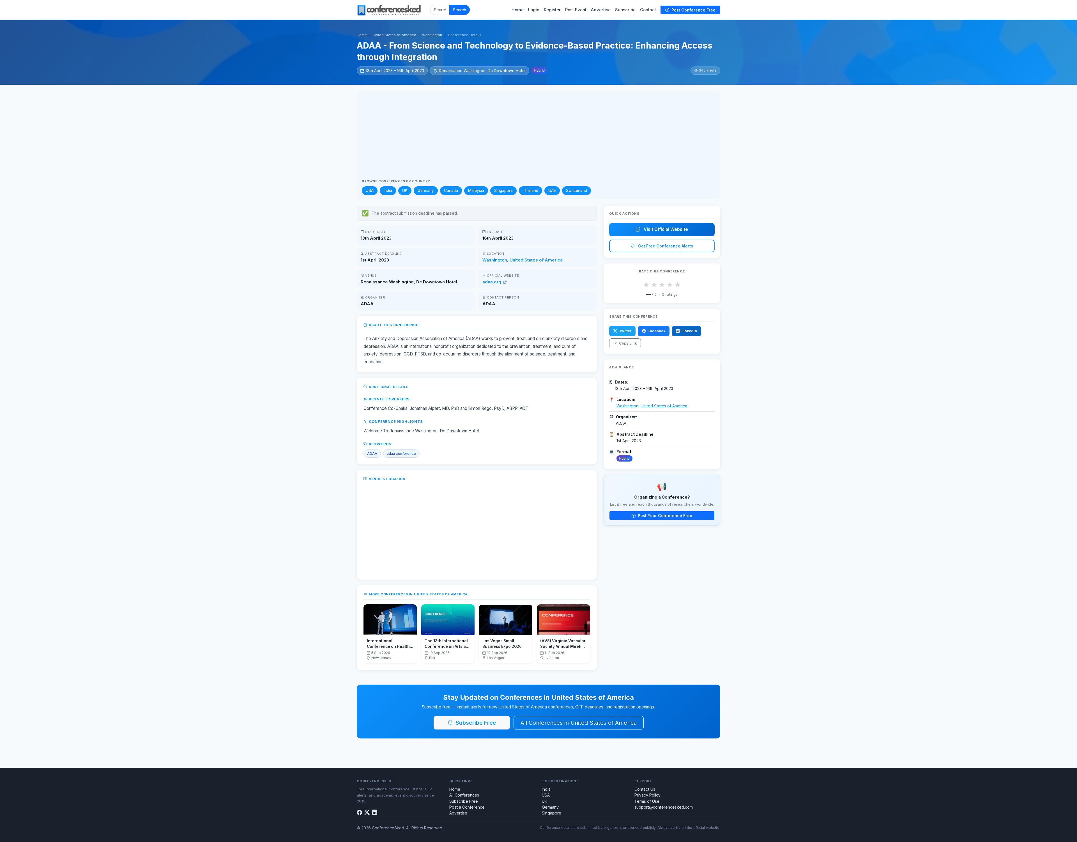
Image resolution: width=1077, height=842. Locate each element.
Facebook (656, 331)
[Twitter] (367, 813)
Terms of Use (646, 801)
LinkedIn (689, 331)
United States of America (394, 35)
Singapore (503, 190)
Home (518, 9)
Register (552, 9)
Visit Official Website (665, 229)
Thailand (530, 190)
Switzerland (576, 190)
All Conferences (464, 795)
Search (459, 9)
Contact (648, 9)
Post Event (575, 9)
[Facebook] (359, 813)
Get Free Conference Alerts (665, 246)
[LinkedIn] (374, 813)
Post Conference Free (692, 10)
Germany (426, 190)
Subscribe (625, 9)
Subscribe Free (475, 722)
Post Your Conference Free (664, 515)
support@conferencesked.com (663, 807)
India (388, 190)
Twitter (624, 331)
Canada (451, 190)
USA (370, 190)
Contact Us (644, 789)
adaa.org (492, 282)
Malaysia (476, 190)
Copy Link (627, 343)
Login (533, 9)
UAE (552, 190)
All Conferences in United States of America (579, 722)
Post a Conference (467, 807)
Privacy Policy (647, 795)
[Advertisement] (538, 137)
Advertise (601, 9)
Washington (432, 35)
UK (405, 190)
